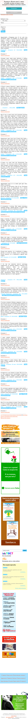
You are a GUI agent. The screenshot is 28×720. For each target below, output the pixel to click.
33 (13, 416)
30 (8, 416)
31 (10, 416)
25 (1, 416)
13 (10, 415)
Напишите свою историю (7, 14)
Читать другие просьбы (20, 588)
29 (7, 416)
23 (25, 415)
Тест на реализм (6, 555)
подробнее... (23, 572)
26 (2, 416)
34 (14, 416)
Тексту (3, 28)
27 (4, 416)
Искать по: (3, 27)
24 (26, 415)
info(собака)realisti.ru (10, 717)
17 (16, 415)
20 (20, 415)
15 (13, 415)
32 (11, 416)
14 (11, 415)
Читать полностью (5, 55)
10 (5, 415)
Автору (3, 29)
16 (14, 415)
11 (7, 415)
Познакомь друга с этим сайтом (11, 561)
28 (5, 416)
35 (16, 416)
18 (17, 415)
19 (19, 415)
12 (8, 415)
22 (23, 415)
